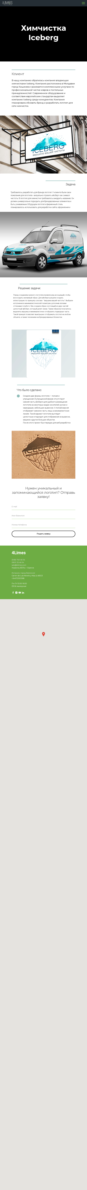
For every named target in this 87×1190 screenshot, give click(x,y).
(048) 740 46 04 (18, 560)
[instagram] (16, 592)
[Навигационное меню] (83, 3)
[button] (43, 634)
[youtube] (19, 592)
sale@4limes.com (19, 565)
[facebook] (13, 592)
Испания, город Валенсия (23, 573)
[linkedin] (23, 592)
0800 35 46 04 (18, 562)
